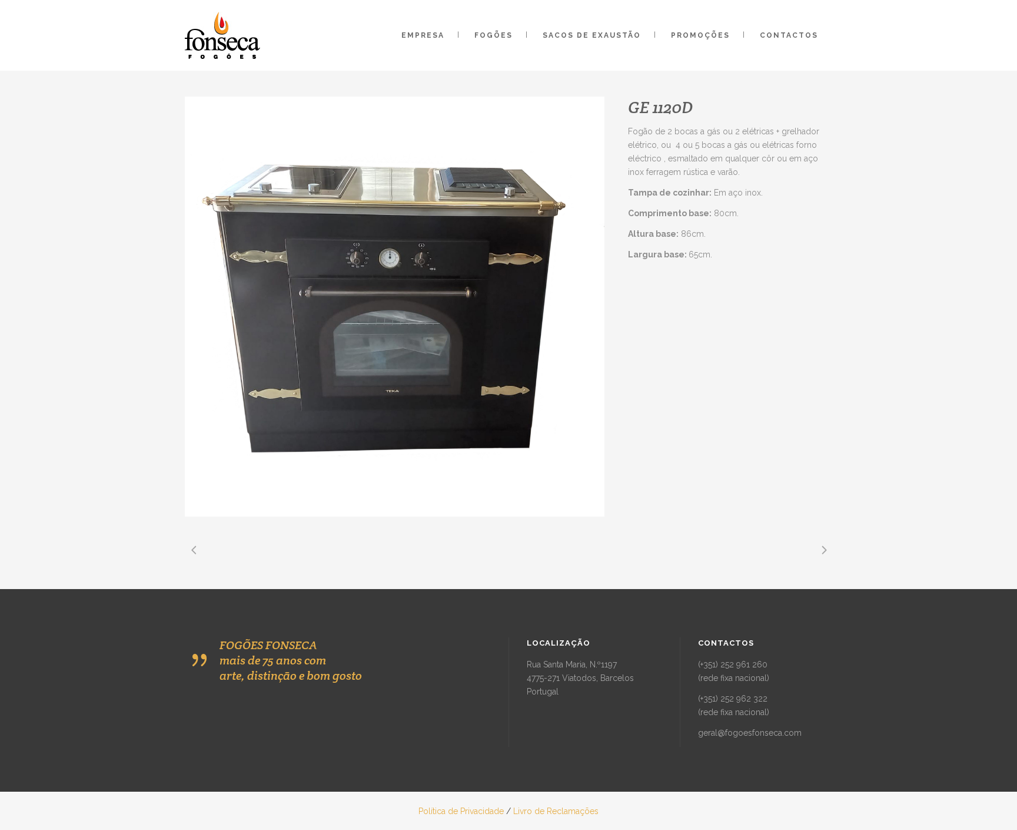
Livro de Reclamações (556, 811)
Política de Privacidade (461, 811)
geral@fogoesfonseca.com (750, 733)
